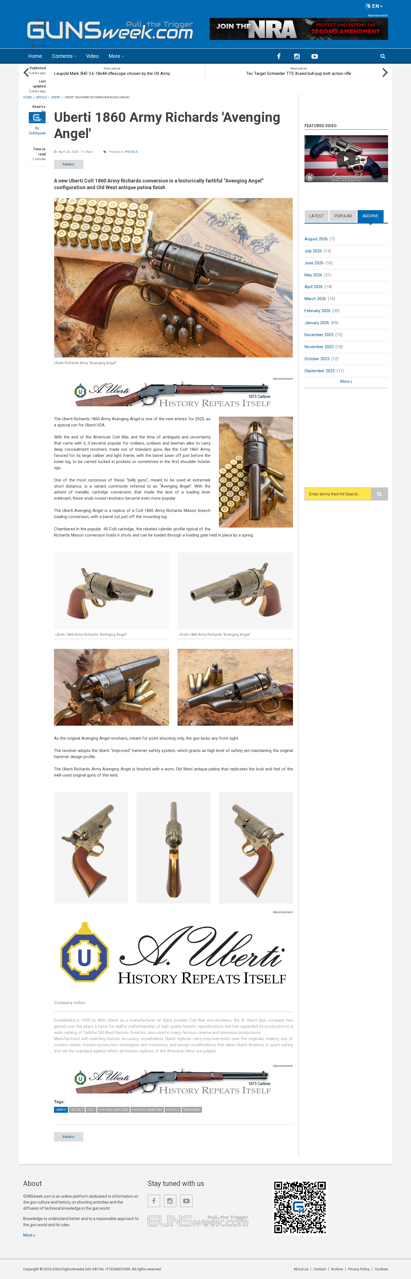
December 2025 (318, 334)
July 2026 (313, 250)
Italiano (68, 164)
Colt (91, 1110)
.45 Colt (76, 1110)
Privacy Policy (359, 1269)
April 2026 (313, 286)
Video (92, 56)
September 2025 (319, 370)
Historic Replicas (113, 1110)
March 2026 (315, 298)
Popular (343, 216)
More (114, 56)
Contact (319, 1269)
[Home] (110, 28)
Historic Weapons (147, 1110)
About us (301, 1269)
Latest (317, 216)
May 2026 (313, 274)
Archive (373, 216)
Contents (62, 56)
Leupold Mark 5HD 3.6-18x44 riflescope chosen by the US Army (112, 73)
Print (42, 46)
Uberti (61, 1110)
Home (35, 56)
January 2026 (316, 322)
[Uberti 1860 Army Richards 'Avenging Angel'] (173, 278)
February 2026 (317, 310)
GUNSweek (37, 133)
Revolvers (191, 1110)
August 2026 (316, 238)
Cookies (381, 1269)
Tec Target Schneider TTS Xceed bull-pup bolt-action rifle (298, 73)
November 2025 (319, 346)
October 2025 (316, 358)
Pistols (131, 152)
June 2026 (313, 262)
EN (375, 6)
